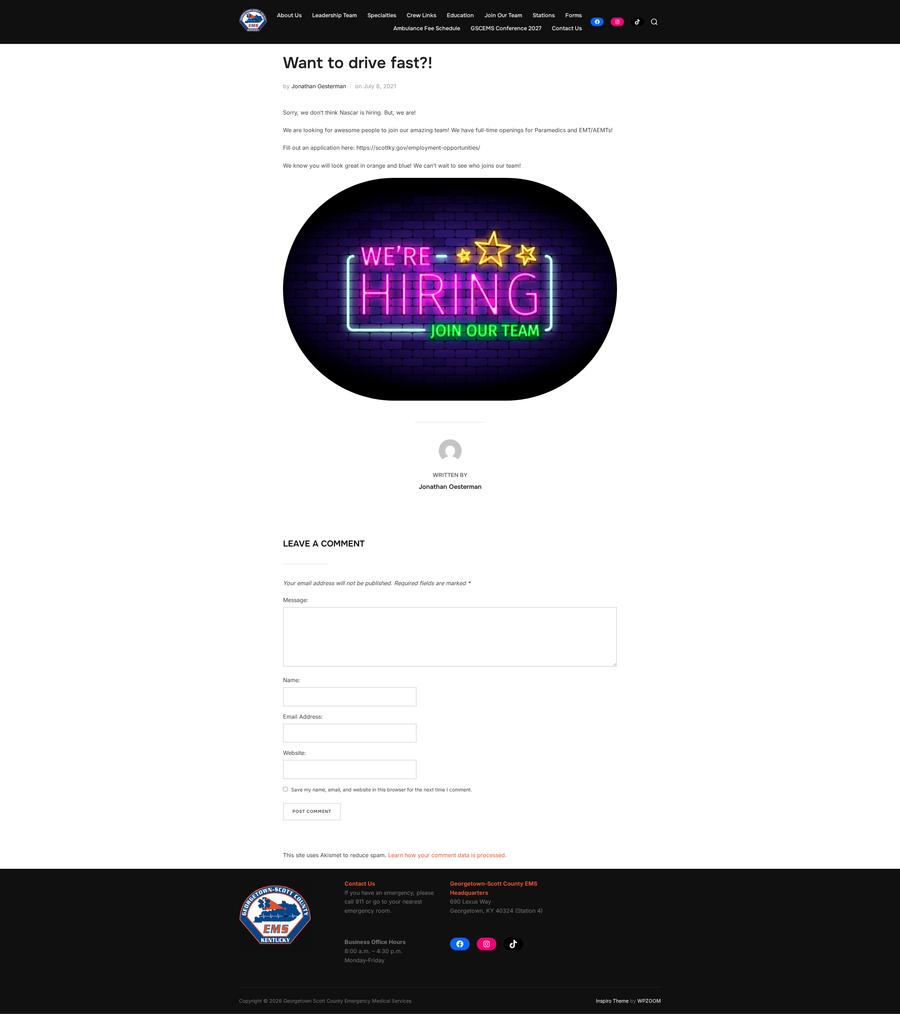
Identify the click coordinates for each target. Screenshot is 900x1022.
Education (460, 15)
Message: (295, 599)
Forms (573, 15)
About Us (289, 15)
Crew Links (421, 15)
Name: (291, 680)
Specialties (381, 15)
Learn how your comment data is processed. (447, 855)
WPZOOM (649, 1001)
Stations (544, 15)
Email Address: (303, 716)
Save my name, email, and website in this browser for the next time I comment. (381, 790)
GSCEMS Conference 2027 (506, 28)
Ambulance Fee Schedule (426, 28)
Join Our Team (503, 15)
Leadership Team (334, 15)
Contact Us (567, 28)
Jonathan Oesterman (318, 86)
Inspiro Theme (612, 1001)
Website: (294, 752)
